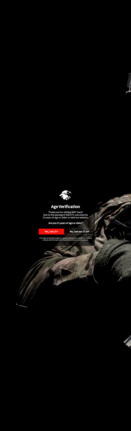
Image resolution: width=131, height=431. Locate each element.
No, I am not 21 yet (79, 231)
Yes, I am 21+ (51, 231)
